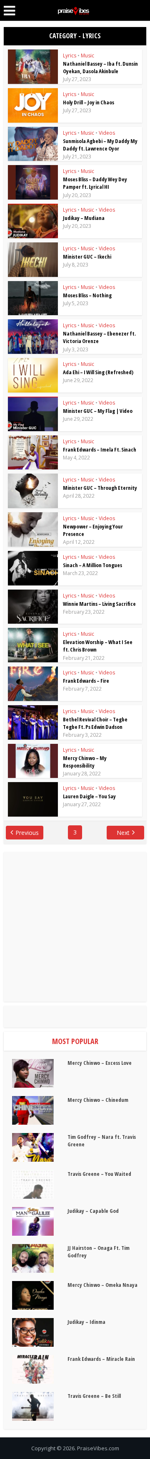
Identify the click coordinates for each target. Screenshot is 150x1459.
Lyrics (69, 55)
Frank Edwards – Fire (86, 680)
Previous (27, 833)
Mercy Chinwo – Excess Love (100, 1062)
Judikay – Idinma (86, 1322)
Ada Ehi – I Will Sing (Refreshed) (98, 372)
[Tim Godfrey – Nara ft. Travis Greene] (40, 1147)
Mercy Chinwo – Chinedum (98, 1100)
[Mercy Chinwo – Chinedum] (40, 1110)
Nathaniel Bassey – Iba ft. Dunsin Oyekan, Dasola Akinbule (100, 67)
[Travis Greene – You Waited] (40, 1184)
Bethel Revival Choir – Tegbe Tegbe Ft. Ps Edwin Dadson (95, 723)
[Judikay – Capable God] (40, 1221)
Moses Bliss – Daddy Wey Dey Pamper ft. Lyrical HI (95, 182)
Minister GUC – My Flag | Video (97, 411)
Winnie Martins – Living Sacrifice (99, 603)
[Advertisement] (75, 927)
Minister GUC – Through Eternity (100, 487)
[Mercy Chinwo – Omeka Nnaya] (40, 1295)
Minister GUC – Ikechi (87, 256)
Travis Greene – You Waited (99, 1174)
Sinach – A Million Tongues (92, 565)
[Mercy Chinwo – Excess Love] (40, 1073)
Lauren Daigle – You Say (89, 796)
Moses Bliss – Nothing (87, 295)
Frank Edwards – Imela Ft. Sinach (99, 449)
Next (123, 833)
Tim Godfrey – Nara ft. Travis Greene (102, 1140)
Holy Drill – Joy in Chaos (88, 102)
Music (87, 55)
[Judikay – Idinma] (40, 1332)
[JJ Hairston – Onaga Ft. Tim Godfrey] (40, 1258)
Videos (107, 132)
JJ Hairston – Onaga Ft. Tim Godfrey (99, 1251)
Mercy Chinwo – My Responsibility (85, 761)
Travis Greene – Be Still (94, 1396)
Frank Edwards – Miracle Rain (101, 1359)
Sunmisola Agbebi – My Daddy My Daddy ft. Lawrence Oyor (100, 144)
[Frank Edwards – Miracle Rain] (40, 1369)
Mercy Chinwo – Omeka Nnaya (103, 1285)
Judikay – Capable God (93, 1211)
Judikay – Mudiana (84, 218)
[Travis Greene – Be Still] (40, 1406)
